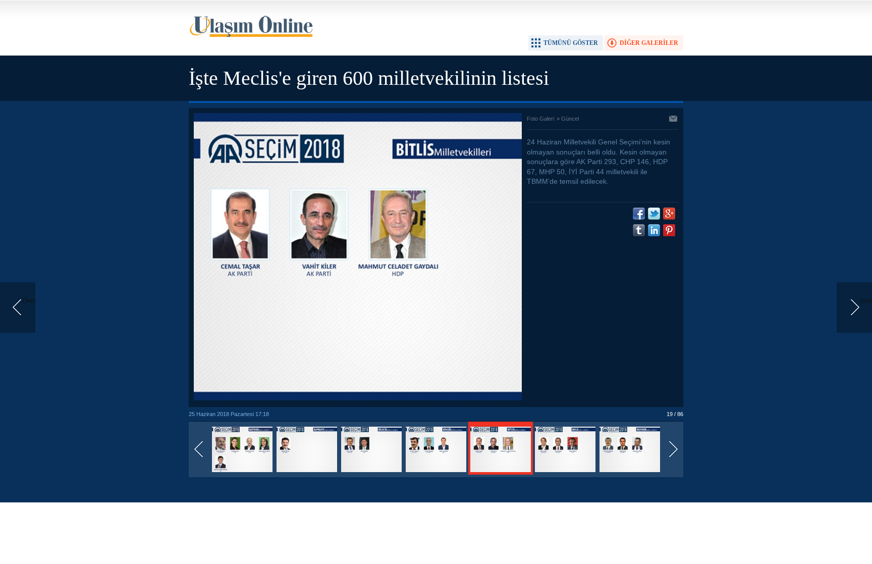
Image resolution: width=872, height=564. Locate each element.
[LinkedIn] (654, 230)
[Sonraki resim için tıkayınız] (358, 398)
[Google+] (669, 214)
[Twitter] (654, 214)
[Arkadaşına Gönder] (673, 119)
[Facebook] (639, 214)
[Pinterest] (669, 230)
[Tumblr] (639, 230)
